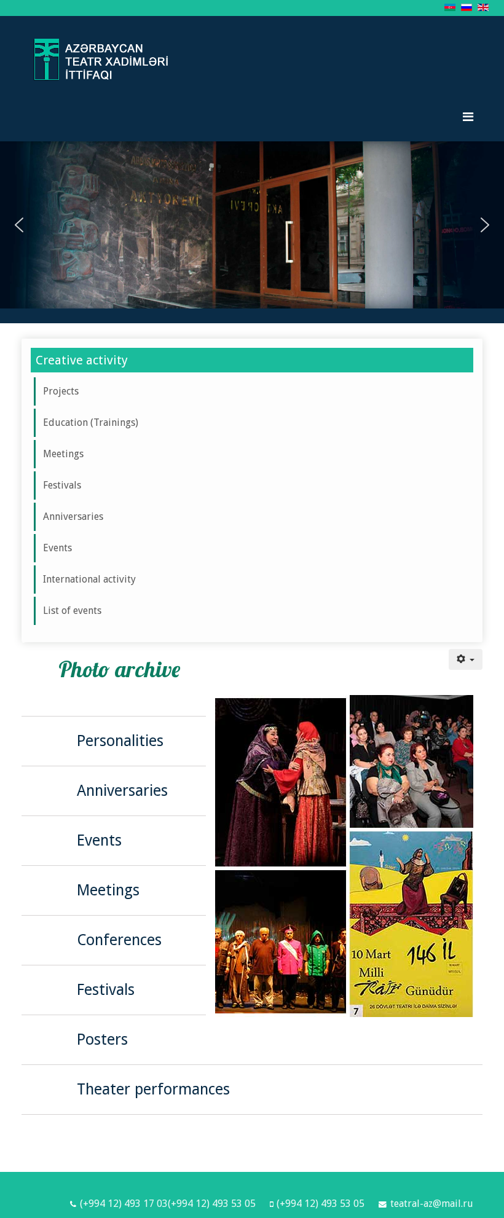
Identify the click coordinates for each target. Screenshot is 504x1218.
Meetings (63, 454)
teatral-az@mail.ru (431, 1203)
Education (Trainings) (90, 422)
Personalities (120, 741)
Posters (102, 1039)
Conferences (119, 940)
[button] (19, 225)
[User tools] (466, 659)
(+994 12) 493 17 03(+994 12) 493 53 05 (168, 1203)
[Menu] (468, 116)
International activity (89, 579)
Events (57, 548)
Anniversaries (73, 516)
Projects (61, 391)
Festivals (62, 485)
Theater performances (153, 1089)
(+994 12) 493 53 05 (320, 1203)
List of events (72, 610)
